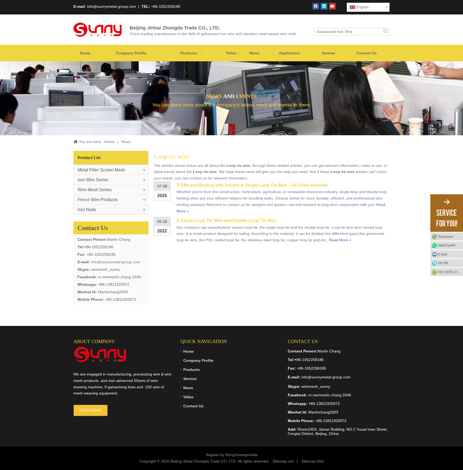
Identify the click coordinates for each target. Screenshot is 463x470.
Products (191, 369)
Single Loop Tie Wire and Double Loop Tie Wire (229, 220)
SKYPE (443, 263)
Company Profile (198, 360)
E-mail (442, 254)
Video (188, 397)
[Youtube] (332, 6)
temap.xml (284, 461)
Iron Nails (87, 209)
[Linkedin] (324, 6)
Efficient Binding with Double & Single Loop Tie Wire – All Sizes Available (254, 185)
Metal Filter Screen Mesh (101, 170)
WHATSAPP (446, 245)
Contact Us (193, 406)
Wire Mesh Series (94, 189)
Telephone (445, 236)
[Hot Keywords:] (385, 31)
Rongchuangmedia (241, 455)
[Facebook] (315, 6)
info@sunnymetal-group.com (115, 262)
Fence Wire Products (98, 199)
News (188, 388)
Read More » (340, 240)
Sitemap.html (312, 461)
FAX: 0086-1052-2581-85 (450, 272)
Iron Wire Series (93, 180)
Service (190, 379)
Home (188, 351)
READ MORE (90, 410)
